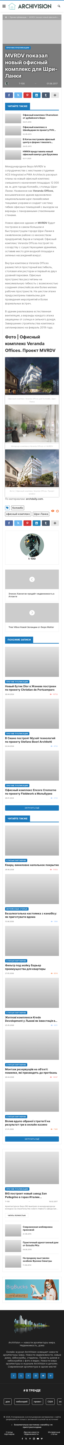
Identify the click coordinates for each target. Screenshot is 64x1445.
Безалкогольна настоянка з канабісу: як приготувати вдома (31, 915)
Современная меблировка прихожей (38, 1228)
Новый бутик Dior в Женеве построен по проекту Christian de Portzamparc (30, 688)
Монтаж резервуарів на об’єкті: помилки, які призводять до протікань (31, 1071)
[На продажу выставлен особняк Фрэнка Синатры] (13, 1261)
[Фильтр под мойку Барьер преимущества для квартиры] (32, 941)
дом (8, 1401)
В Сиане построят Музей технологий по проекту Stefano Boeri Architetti (30, 740)
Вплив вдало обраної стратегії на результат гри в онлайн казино (27, 1123)
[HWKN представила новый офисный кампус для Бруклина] (13, 155)
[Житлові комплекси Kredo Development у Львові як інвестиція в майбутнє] (32, 993)
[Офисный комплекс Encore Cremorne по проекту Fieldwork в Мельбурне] (32, 766)
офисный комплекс (18, 514)
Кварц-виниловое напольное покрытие (32, 865)
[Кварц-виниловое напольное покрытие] (32, 841)
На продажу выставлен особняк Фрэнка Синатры (37, 1259)
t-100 (32, 558)
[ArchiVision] (29, 6)
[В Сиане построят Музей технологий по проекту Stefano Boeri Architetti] (32, 714)
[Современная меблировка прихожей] (13, 1230)
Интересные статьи (16, 909)
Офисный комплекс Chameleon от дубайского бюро (40, 116)
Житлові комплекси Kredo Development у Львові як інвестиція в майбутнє (30, 1019)
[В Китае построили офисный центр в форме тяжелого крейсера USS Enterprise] (13, 143)
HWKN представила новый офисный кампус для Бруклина (40, 153)
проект (37, 1401)
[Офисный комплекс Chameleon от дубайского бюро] (13, 118)
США (50, 1401)
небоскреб (22, 1401)
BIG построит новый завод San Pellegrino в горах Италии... (26, 1195)
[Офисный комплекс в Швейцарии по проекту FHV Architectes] (13, 130)
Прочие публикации (18, 17)
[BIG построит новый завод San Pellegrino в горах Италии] (32, 1168)
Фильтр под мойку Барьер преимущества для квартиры (25, 967)
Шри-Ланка (41, 514)
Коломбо (17, 507)
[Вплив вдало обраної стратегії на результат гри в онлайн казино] (32, 1097)
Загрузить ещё (32, 808)
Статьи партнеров (16, 860)
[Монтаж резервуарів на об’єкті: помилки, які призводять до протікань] (32, 1045)
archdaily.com (34, 498)
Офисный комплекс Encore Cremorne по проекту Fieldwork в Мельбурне (30, 791)
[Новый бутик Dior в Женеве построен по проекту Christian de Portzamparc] (32, 662)
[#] (22, 1439)
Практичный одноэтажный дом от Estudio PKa (40, 1244)
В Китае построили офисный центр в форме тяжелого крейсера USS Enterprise (39, 141)
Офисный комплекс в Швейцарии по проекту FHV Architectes (38, 129)
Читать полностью (17, 1215)
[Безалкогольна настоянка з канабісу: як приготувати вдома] (32, 889)
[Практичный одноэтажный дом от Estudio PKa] (13, 1246)
